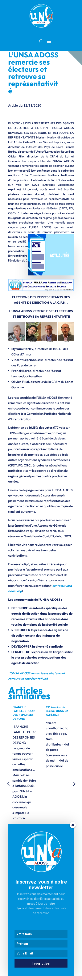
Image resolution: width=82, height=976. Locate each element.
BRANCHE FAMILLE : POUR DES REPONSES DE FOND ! (23, 713)
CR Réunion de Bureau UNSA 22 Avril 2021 (57, 711)
